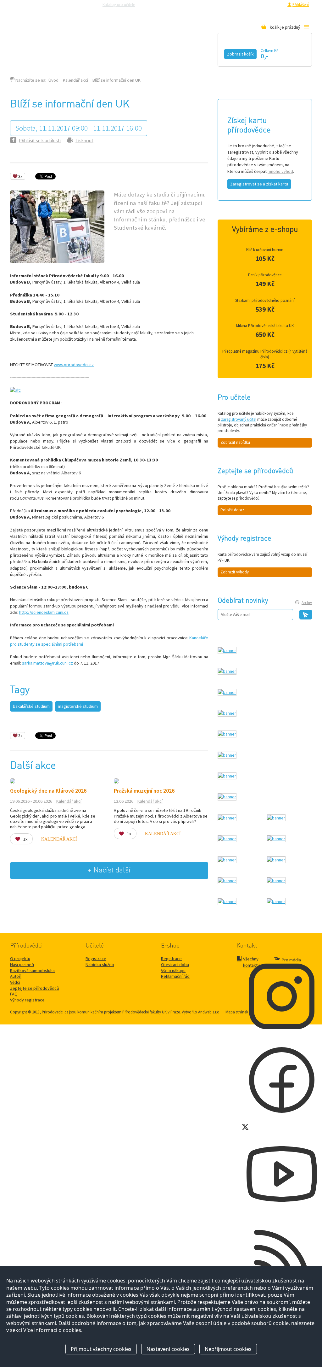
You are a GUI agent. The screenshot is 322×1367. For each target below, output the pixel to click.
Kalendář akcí (68, 52)
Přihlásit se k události (40, 141)
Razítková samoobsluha (211, 4)
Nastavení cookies (168, 1349)
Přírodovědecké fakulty (141, 1011)
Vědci (15, 982)
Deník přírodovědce (264, 275)
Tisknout (84, 141)
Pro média (244, 4)
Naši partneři (22, 964)
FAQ (14, 994)
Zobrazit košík (240, 54)
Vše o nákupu (173, 970)
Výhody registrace (27, 1000)
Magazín (121, 52)
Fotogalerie (206, 52)
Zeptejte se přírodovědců (165, 4)
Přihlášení (300, 4)
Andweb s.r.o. (209, 1011)
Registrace (274, 4)
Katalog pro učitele (119, 4)
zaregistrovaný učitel (238, 419)
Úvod (53, 80)
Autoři (15, 976)
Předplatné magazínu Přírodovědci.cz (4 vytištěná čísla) (265, 354)
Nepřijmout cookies (228, 1349)
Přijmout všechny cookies (101, 1349)
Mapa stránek (236, 1011)
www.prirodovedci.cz (74, 364)
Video (161, 52)
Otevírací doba (175, 964)
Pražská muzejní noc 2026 (144, 790)
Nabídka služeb (100, 964)
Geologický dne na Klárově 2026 (48, 790)
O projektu (20, 958)
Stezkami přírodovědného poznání (265, 300)
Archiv (307, 602)
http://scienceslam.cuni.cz (44, 612)
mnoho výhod (280, 171)
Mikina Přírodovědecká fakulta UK (265, 325)
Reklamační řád (175, 976)
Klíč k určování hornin (264, 249)
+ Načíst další (109, 870)
